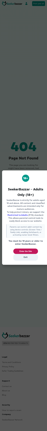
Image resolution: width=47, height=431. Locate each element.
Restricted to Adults (18, 215)
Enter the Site (25, 251)
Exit (26, 257)
